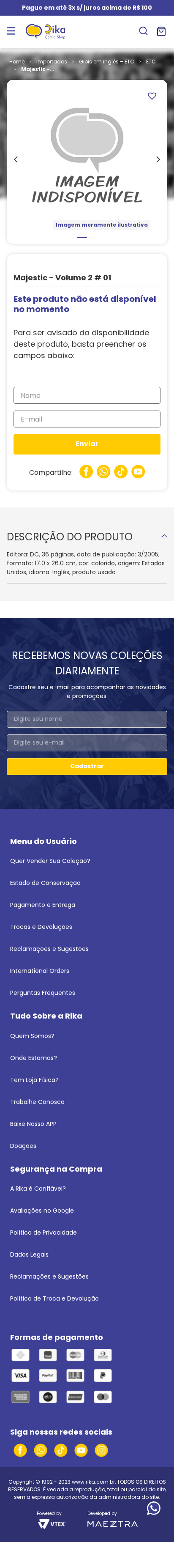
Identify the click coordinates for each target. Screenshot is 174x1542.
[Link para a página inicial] (16, 62)
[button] (143, 31)
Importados (51, 61)
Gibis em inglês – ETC (106, 61)
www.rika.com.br (93, 1481)
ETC (151, 61)
